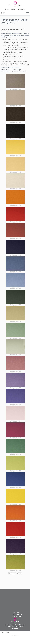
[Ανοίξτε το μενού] (27, 12)
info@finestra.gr (15, 628)
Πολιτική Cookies (17, 616)
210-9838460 (14, 626)
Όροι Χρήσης (17, 612)
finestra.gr (16, 635)
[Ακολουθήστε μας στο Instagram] (5, 13)
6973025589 (20, 626)
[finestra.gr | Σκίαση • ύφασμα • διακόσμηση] (15, 4)
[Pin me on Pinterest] (3, 13)
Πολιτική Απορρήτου (17, 614)
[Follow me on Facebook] (2, 13)
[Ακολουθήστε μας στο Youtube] (6, 13)
